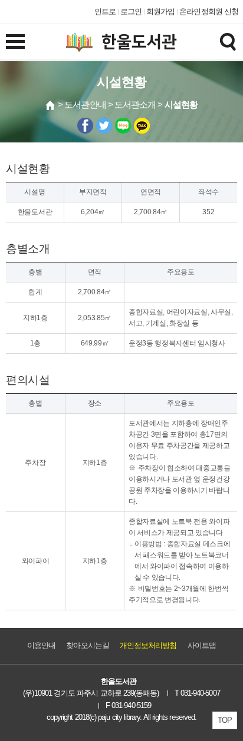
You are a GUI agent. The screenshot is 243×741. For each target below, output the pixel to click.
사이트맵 (202, 645)
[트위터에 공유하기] (104, 126)
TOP (225, 720)
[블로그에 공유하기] (123, 126)
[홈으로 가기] (50, 105)
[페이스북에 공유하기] (85, 126)
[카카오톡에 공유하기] (142, 126)
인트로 (105, 11)
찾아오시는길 (87, 645)
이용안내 (41, 645)
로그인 (131, 11)
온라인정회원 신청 (208, 11)
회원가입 (160, 11)
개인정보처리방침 (148, 645)
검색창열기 (227, 41)
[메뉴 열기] (15, 41)
